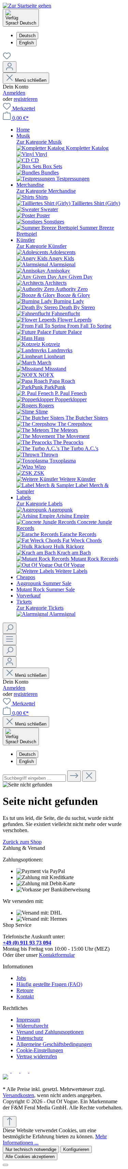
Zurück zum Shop (22, 842)
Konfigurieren (76, 1149)
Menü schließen (30, 80)
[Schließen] (5, 1165)
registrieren (26, 99)
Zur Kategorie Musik (39, 142)
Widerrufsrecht (32, 1026)
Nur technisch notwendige (30, 1149)
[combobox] (34, 778)
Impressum (28, 1020)
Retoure (24, 990)
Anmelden (14, 93)
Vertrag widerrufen (36, 1056)
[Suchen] (9, 628)
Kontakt (25, 996)
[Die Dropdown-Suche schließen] (89, 776)
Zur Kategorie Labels (39, 503)
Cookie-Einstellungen (39, 1050)
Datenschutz (29, 1038)
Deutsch (27, 35)
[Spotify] (24, 1071)
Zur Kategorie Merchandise (46, 191)
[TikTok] (33, 1071)
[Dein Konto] (9, 67)
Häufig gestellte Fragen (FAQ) (49, 984)
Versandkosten (18, 1095)
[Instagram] (16, 1071)
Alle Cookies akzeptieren (30, 1156)
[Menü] (9, 639)
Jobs (21, 978)
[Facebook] (7, 1071)
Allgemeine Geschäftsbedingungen (54, 1044)
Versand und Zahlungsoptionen (50, 1032)
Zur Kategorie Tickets (39, 608)
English (26, 42)
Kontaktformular (57, 955)
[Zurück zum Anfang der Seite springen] (9, 1121)
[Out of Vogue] (5, 1077)
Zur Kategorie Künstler (41, 246)
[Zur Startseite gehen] (27, 6)
